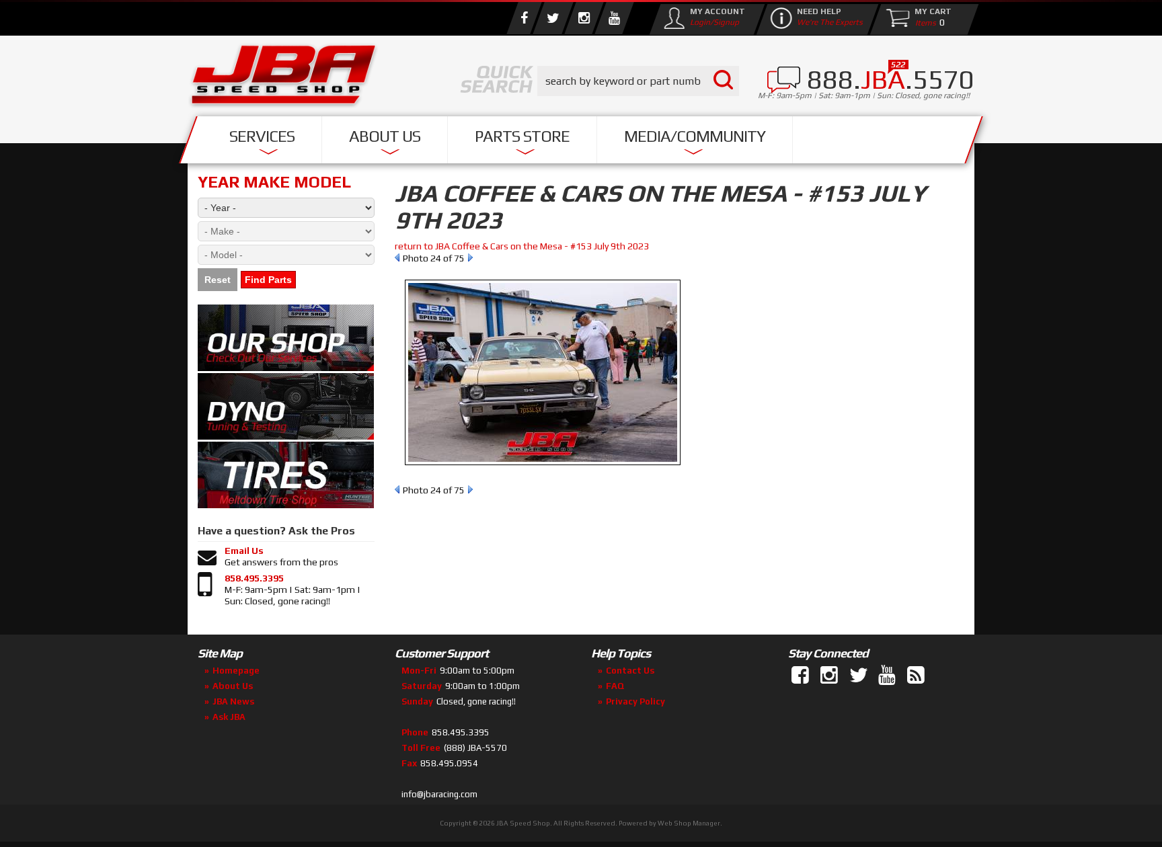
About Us (384, 136)
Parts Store (522, 136)
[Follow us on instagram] (583, 18)
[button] (638, 81)
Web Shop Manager (689, 823)
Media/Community (694, 136)
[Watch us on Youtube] (613, 18)
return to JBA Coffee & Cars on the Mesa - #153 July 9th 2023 (522, 246)
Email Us (244, 550)
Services (262, 136)
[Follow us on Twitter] (553, 18)
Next (470, 257)
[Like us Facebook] (523, 18)
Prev (397, 257)
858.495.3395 (254, 578)
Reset (217, 279)
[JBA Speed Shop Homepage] (284, 78)
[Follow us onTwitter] (859, 676)
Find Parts (268, 279)
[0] (922, 22)
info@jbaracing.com (439, 794)
